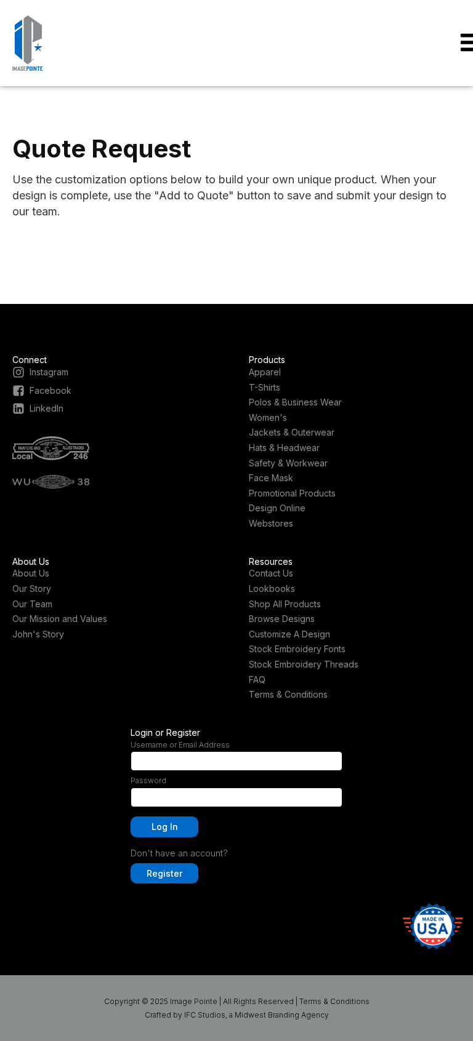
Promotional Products (292, 493)
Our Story (31, 588)
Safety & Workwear (288, 463)
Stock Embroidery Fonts (297, 649)
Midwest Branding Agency (282, 1014)
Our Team (32, 604)
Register (164, 873)
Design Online (277, 508)
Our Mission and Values (59, 618)
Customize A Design (289, 634)
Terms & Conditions (288, 694)
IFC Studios (204, 1014)
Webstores (271, 523)
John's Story (38, 634)
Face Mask (271, 478)
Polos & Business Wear (295, 402)
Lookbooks (272, 588)
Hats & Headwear (284, 447)
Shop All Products (285, 604)
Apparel (265, 372)
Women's (268, 417)
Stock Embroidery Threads (303, 664)
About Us (30, 573)
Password (148, 780)
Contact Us (271, 573)
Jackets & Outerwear (291, 432)
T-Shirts (264, 387)
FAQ (257, 679)
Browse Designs (282, 618)
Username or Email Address (180, 744)
